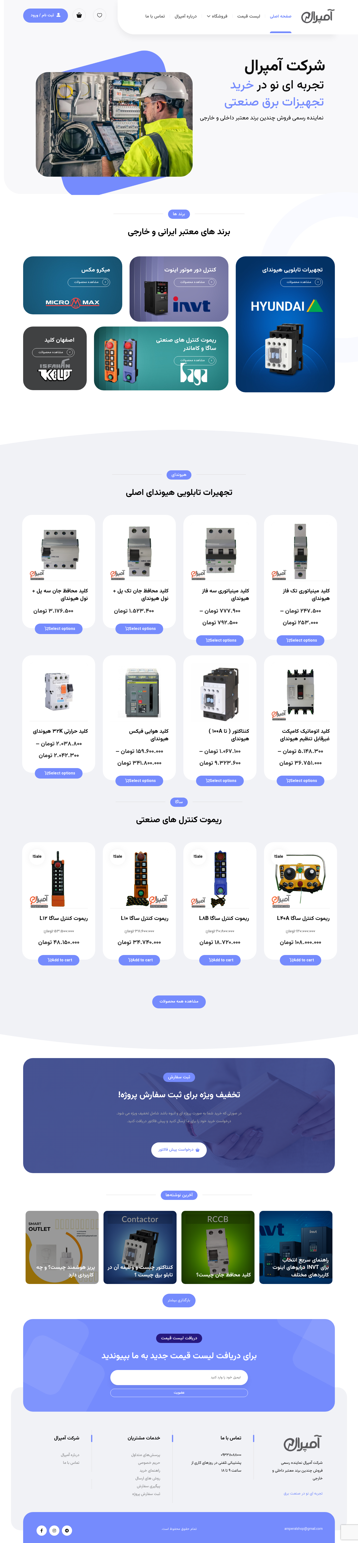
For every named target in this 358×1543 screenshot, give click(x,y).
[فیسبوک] (42, 1530)
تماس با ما (71, 1463)
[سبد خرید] (79, 15)
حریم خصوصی (149, 1463)
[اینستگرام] (54, 1530)
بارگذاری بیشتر (179, 1300)
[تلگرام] (67, 1530)
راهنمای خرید (150, 1471)
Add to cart (303, 960)
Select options (303, 641)
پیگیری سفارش (148, 1486)
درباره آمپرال (70, 1455)
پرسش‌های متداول (145, 1455)
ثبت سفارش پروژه (146, 1494)
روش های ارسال (147, 1478)
